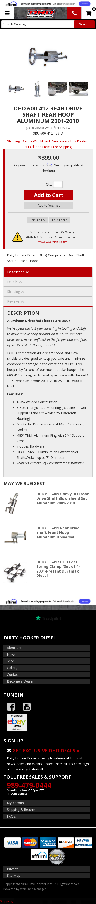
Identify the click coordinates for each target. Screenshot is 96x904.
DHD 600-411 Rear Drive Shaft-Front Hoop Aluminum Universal (57, 532)
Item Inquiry (37, 219)
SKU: (36, 133)
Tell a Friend (59, 219)
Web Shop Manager (33, 889)
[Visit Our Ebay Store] (48, 722)
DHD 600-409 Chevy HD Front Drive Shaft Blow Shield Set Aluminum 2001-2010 (62, 498)
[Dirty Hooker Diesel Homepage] (40, 13)
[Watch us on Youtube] (26, 707)
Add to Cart (48, 194)
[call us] (74, 13)
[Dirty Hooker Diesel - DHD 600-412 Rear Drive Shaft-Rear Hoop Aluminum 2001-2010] (48, 57)
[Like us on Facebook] (10, 707)
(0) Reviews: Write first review (48, 127)
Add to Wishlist (49, 205)
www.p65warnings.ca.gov (52, 241)
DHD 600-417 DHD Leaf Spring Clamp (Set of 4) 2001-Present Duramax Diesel (58, 568)
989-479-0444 (29, 785)
